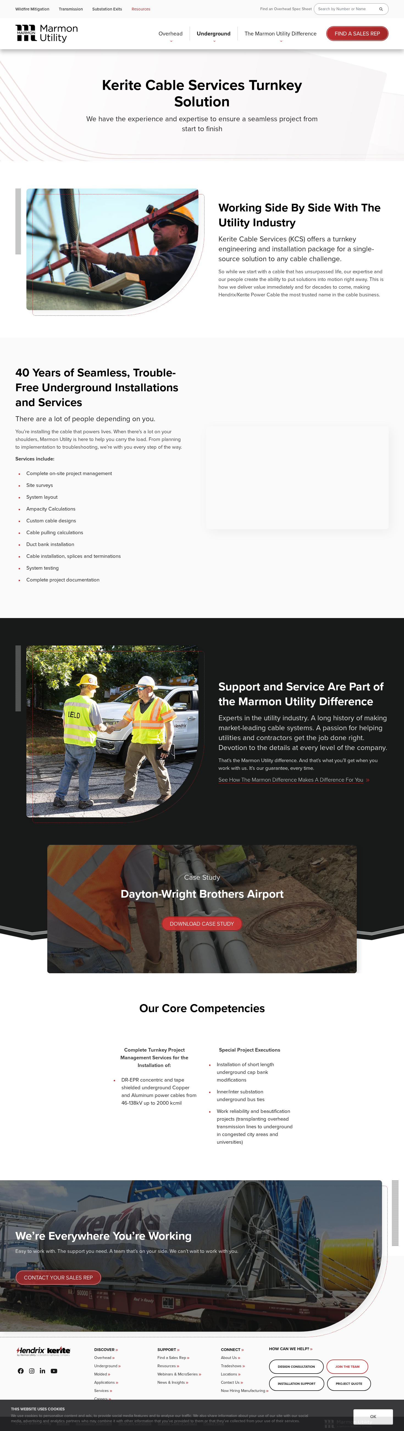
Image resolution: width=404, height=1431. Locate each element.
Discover (104, 1350)
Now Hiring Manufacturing (243, 1391)
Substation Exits (107, 9)
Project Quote (349, 1383)
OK (373, 1416)
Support (166, 1350)
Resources (141, 9)
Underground (214, 33)
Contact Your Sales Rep (58, 1277)
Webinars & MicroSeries (177, 1374)
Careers (101, 1399)
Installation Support (297, 1383)
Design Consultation (296, 1366)
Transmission (71, 9)
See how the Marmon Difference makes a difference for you (290, 780)
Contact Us (230, 1382)
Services (101, 1391)
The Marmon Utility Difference (281, 33)
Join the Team (347, 1366)
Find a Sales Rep (357, 33)
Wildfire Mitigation (32, 9)
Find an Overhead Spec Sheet (286, 9)
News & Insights (171, 1382)
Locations (229, 1374)
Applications (104, 1382)
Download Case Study (202, 924)
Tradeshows (231, 1366)
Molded (100, 1374)
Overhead (171, 33)
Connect (230, 1350)
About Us (229, 1358)
